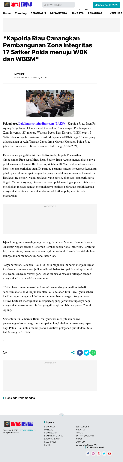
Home (7, 13)
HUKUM (79, 432)
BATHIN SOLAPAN (85, 435)
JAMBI (79, 438)
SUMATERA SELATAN (86, 445)
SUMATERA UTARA (53, 435)
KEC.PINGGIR (50, 442)
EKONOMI (81, 442)
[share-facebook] (80, 353)
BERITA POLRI (82, 426)
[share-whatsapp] (93, 353)
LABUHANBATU (52, 438)
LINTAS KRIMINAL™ (27, 430)
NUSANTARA (58, 13)
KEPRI (47, 445)
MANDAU (48, 429)
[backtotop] (61, 415)
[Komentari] (5, 353)
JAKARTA (77, 13)
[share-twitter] (87, 353)
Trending (21, 13)
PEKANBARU (96, 13)
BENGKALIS (38, 13)
